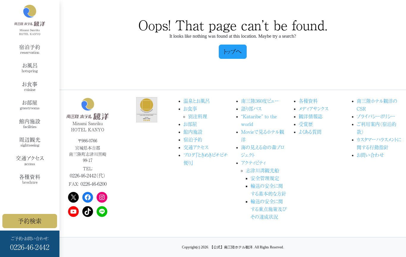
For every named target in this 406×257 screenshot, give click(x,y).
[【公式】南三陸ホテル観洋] (29, 20)
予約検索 (30, 221)
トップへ (233, 51)
